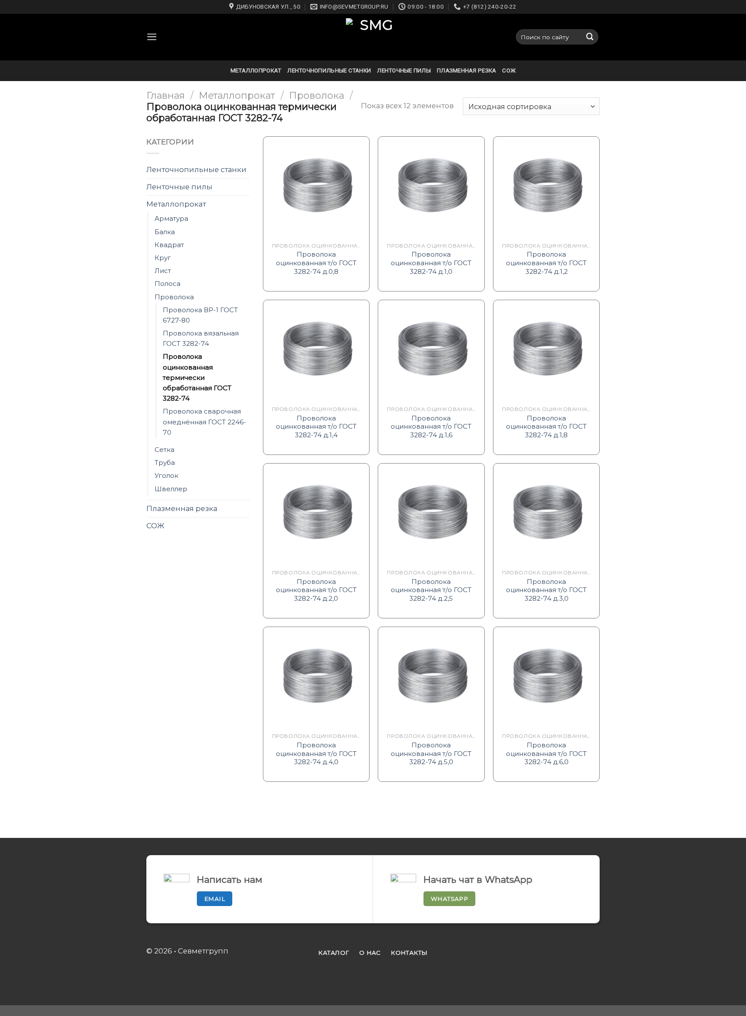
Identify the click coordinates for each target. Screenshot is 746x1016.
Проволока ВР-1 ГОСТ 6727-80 (200, 315)
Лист (163, 271)
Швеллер (171, 489)
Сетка (164, 449)
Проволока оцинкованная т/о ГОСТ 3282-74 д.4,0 (316, 753)
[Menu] (152, 37)
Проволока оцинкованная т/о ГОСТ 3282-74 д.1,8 (546, 426)
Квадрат (169, 245)
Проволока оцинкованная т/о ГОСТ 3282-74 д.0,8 (316, 262)
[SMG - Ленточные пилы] (373, 37)
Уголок (166, 475)
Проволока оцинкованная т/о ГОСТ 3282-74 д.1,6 (431, 426)
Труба (165, 462)
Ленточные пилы (404, 70)
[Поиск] (590, 36)
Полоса (167, 283)
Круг (163, 258)
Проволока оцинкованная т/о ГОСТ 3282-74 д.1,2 (546, 262)
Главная (165, 95)
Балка (165, 232)
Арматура (171, 218)
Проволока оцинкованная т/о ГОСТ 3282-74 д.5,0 (431, 753)
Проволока (316, 95)
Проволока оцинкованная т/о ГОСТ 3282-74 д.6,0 (546, 753)
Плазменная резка (466, 70)
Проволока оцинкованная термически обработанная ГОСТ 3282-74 (197, 378)
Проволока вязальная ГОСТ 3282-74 (201, 338)
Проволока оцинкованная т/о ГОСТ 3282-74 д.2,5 (431, 589)
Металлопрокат (256, 70)
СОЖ (508, 70)
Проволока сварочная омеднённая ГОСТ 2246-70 (204, 421)
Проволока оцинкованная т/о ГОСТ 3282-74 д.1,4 (316, 426)
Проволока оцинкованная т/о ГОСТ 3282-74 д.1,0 (431, 262)
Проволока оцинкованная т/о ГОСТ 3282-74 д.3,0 (546, 589)
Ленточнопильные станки (329, 70)
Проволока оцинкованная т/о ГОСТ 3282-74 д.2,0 (316, 589)
